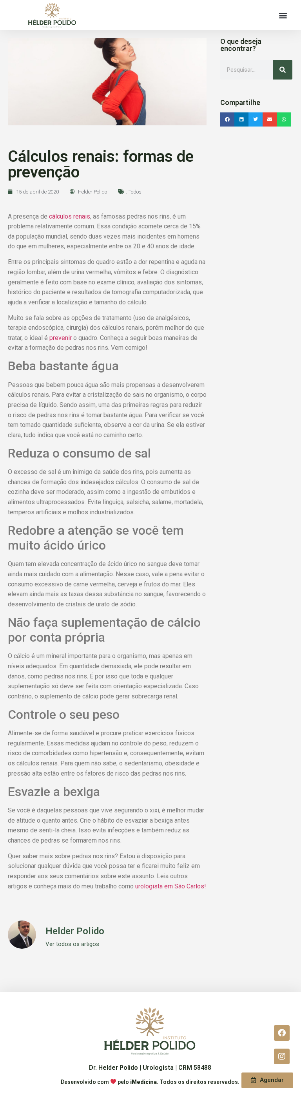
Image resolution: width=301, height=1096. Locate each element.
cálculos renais (69, 216)
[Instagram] (282, 1056)
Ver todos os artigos (72, 944)
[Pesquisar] (282, 70)
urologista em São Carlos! (170, 886)
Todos (135, 192)
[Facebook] (282, 1033)
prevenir (60, 338)
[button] (282, 15)
